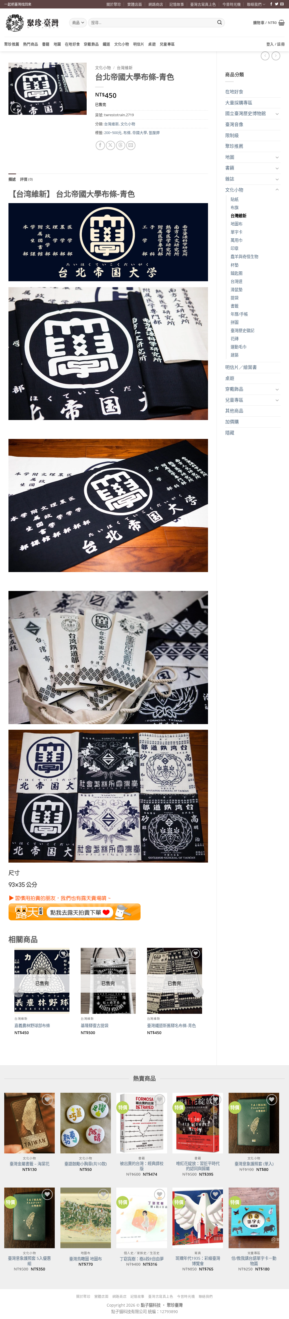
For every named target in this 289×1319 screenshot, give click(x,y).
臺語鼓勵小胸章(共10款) (85, 1163)
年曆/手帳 (239, 314)
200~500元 (113, 132)
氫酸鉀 (154, 132)
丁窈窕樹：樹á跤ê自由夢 (142, 1258)
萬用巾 (236, 240)
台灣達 (236, 281)
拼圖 (234, 322)
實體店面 (134, 4)
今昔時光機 (231, 4)
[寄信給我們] (282, 4)
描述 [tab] (12, 179)
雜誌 (229, 179)
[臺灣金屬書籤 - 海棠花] (29, 1123)
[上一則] (276, 55)
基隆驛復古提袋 (94, 1025)
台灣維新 (238, 215)
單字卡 (236, 232)
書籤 (234, 306)
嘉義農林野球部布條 (32, 1025)
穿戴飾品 (91, 44)
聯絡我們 (254, 4)
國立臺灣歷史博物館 (245, 113)
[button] (269, 22)
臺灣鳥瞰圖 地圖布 (85, 1258)
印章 (234, 248)
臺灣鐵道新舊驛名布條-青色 (171, 1025)
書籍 (46, 44)
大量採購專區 (238, 103)
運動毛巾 (238, 346)
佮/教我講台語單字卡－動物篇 (253, 1261)
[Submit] (219, 23)
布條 (127, 132)
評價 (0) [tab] (26, 179)
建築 (234, 355)
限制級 (232, 135)
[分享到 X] (110, 145)
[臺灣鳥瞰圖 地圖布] (85, 1218)
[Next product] (265, 55)
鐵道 (106, 44)
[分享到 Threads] (120, 145)
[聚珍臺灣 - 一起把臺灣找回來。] (32, 23)
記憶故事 (176, 4)
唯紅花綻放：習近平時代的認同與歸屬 (198, 1166)
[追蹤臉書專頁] (271, 4)
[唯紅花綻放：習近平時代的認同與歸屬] (197, 1123)
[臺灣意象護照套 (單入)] (254, 1123)
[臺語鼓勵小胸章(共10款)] (85, 1123)
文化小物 (121, 44)
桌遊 (152, 44)
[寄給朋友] (130, 145)
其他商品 (234, 411)
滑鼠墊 (236, 289)
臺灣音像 (234, 124)
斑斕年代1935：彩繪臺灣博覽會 (198, 1261)
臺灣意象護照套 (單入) (254, 1163)
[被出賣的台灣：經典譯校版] (141, 1123)
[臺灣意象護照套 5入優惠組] (29, 1218)
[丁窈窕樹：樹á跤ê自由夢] (141, 1218)
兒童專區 (167, 44)
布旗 (234, 207)
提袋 (234, 297)
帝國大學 (139, 132)
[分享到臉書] (100, 145)
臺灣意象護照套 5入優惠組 (29, 1261)
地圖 (57, 44)
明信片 (138, 44)
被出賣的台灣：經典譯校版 (141, 1166)
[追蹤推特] (276, 4)
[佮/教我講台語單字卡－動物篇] (254, 1218)
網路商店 (155, 4)
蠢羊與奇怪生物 (244, 256)
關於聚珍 (113, 4)
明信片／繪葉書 (241, 367)
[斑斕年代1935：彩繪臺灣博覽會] (197, 1218)
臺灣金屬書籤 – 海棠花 (29, 1163)
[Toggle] (277, 113)
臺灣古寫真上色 (203, 4)
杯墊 (234, 265)
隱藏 (229, 433)
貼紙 (234, 199)
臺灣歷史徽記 (242, 330)
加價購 (232, 422)
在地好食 (72, 44)
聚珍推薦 (11, 44)
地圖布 (236, 224)
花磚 (234, 338)
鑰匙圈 (236, 273)
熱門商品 (30, 44)
